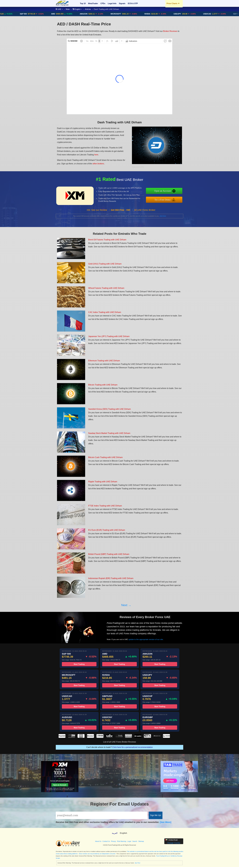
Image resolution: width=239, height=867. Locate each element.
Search (134, 841)
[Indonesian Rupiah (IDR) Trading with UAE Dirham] (71, 597)
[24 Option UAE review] (156, 737)
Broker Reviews (170, 31)
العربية (114, 833)
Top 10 (83, 3)
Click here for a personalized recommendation (132, 747)
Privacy (113, 841)
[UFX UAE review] (109, 737)
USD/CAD (177, 14)
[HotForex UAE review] (119, 737)
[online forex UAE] (62, 5)
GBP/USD (208, 14)
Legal (129, 841)
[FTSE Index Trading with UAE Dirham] (71, 524)
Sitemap (141, 841)
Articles (88, 9)
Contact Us (106, 841)
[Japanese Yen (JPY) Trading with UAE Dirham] (71, 355)
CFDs (102, 3)
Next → (126, 605)
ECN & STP (133, 3)
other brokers (98, 164)
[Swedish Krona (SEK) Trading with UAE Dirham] (71, 428)
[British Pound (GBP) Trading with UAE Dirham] (71, 573)
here (96, 155)
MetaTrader (93, 3)
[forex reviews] (68, 846)
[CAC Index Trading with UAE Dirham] (71, 331)
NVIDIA (118, 14)
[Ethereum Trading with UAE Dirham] (71, 379)
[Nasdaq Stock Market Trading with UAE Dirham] (71, 452)
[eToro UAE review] (128, 737)
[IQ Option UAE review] (137, 737)
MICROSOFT (86, 14)
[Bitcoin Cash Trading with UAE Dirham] (71, 476)
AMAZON (54, 14)
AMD (24, 14)
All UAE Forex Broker (144, 210)
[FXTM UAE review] (166, 737)
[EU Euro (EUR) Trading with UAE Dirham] (71, 549)
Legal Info (112, 3)
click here (163, 216)
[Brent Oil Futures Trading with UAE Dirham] (71, 258)
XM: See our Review (97, 210)
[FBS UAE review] (81, 737)
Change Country (173, 843)
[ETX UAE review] (147, 737)
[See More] (165, 822)
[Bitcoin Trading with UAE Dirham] (71, 404)
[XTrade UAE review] (99, 737)
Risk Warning (121, 841)
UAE (59, 9)
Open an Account (162, 191)
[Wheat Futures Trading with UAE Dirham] (71, 307)
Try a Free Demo (162, 199)
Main (68, 9)
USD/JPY (147, 14)
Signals (122, 3)
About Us (98, 841)
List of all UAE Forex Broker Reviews (119, 742)
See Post (137, 863)
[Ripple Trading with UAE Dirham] (71, 500)
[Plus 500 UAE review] (62, 737)
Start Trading (79, 664)
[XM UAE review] (71, 737)
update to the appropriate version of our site (145, 639)
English (77, 9)
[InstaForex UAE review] (90, 737)
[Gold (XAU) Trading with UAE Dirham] (71, 283)
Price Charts (173, 3)
